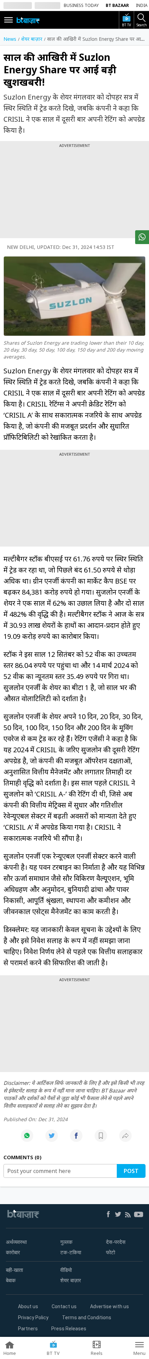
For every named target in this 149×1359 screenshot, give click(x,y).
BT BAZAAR (117, 5)
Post (131, 1171)
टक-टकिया (70, 1252)
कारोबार (13, 1252)
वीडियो (66, 1270)
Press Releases (68, 1328)
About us (28, 1306)
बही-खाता (14, 1270)
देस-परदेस (115, 1242)
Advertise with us (109, 1306)
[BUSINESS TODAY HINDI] (28, 20)
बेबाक (11, 1280)
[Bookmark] (101, 1139)
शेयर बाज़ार (70, 1280)
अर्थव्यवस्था (16, 1242)
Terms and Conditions (86, 1317)
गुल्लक (66, 1242)
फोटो (110, 1252)
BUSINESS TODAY (81, 5)
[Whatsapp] (27, 1139)
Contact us (64, 1306)
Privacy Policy (33, 1317)
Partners (28, 1328)
